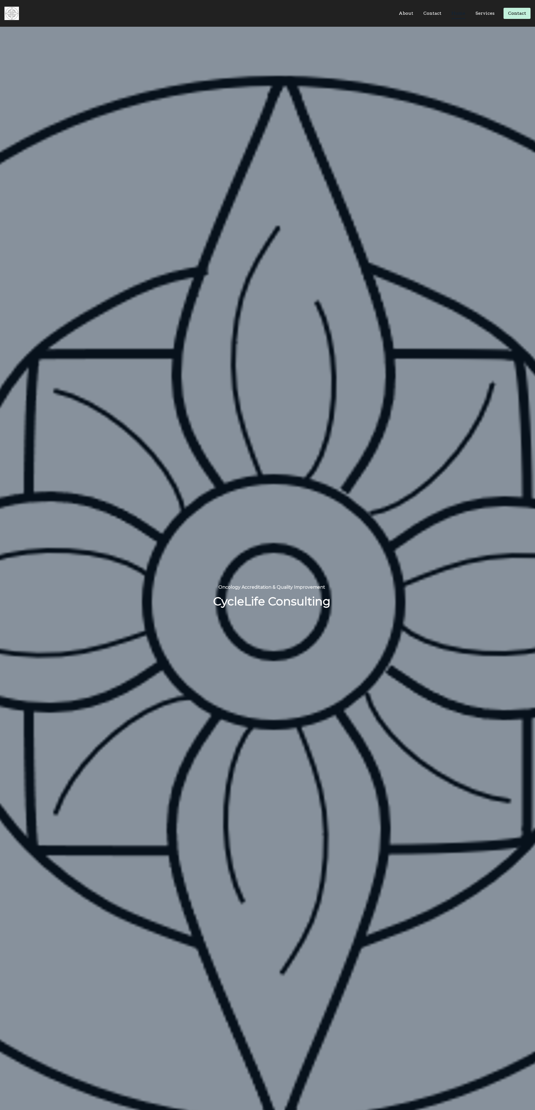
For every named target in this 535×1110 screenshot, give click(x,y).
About (406, 13)
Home (458, 13)
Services (485, 13)
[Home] (13, 13)
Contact (432, 13)
